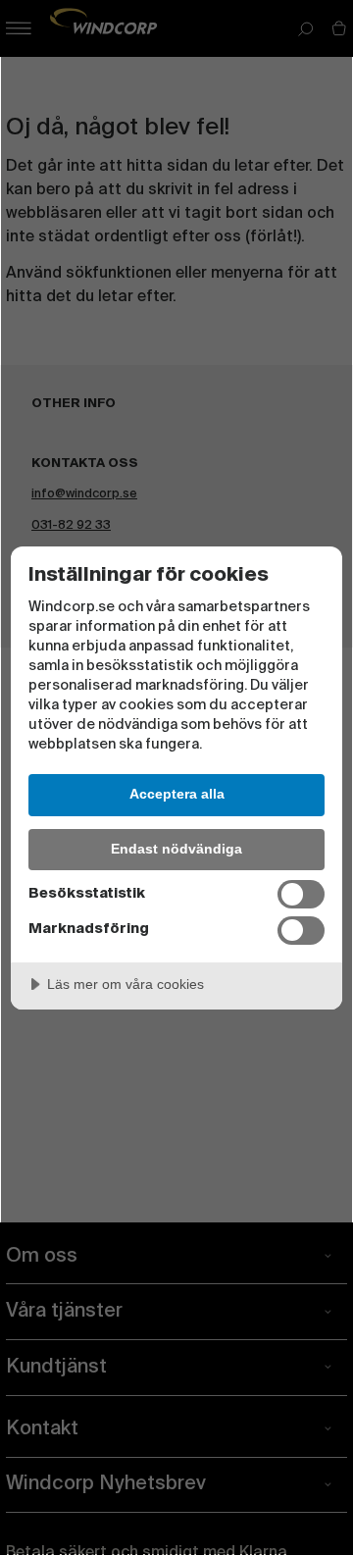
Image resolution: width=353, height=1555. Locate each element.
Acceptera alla (177, 794)
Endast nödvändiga (176, 848)
